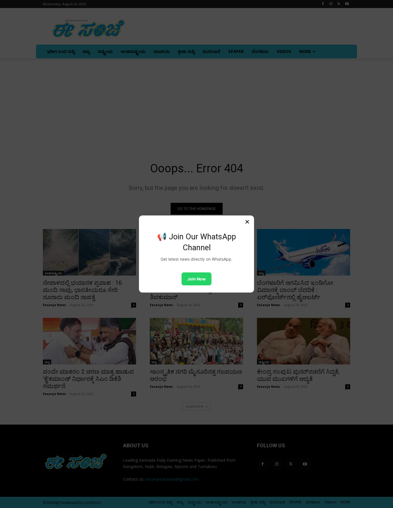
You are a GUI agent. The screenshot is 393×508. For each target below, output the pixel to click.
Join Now (196, 278)
